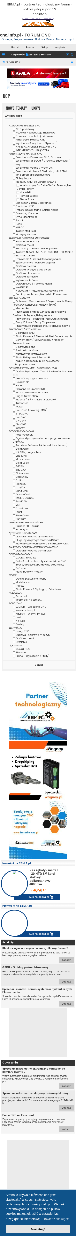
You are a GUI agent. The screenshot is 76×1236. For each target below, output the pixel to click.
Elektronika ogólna (27, 350)
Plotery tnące (23, 178)
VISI (18, 505)
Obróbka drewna (26, 266)
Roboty (20, 585)
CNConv (21, 420)
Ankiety (20, 624)
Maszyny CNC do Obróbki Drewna (36, 181)
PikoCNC (21, 424)
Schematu (22, 596)
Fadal (19, 220)
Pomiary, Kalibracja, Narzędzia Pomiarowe (41, 294)
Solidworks (22, 448)
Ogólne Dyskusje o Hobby (31, 578)
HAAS (19, 224)
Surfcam (21, 519)
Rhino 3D (21, 484)
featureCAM (23, 494)
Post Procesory (24, 434)
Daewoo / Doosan (27, 213)
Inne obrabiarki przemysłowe (33, 174)
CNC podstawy (25, 129)
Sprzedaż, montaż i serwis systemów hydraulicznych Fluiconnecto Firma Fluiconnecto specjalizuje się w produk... (37, 996)
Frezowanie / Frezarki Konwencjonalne (38, 259)
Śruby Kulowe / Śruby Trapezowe (35, 322)
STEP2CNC (22, 413)
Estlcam (21, 427)
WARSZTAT (22, 287)
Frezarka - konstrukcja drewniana (36, 136)
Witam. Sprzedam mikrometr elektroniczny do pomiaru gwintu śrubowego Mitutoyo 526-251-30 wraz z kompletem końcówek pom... (36, 1077)
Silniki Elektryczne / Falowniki (33, 357)
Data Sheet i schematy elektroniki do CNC (41, 561)
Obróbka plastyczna (28, 273)
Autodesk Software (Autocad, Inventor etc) (41, 445)
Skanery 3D (22, 529)
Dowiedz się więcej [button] (56, 1219)
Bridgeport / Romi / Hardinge (33, 203)
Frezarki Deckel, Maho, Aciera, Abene (37, 210)
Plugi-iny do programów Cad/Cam (37, 540)
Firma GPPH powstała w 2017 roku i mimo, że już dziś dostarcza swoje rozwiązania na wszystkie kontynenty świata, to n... (36, 974)
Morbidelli (25, 192)
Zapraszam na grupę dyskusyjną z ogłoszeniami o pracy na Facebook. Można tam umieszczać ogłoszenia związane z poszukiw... (36, 1122)
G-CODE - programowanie (32, 378)
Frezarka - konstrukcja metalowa (36, 132)
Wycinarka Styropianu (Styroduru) (37, 143)
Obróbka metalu (25, 638)
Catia (19, 480)
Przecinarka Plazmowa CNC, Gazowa (38, 157)
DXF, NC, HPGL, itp (26, 557)
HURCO (20, 227)
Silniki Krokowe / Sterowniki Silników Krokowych (44, 336)
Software (21, 568)
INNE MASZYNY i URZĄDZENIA (32, 150)
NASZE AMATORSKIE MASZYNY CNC (36, 146)
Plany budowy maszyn (29, 571)
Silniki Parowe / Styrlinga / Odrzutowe (38, 589)
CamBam (22, 508)
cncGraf (21, 417)
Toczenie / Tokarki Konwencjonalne (37, 248)
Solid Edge (22, 462)
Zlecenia (21, 652)
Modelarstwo (23, 582)
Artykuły (60, 47)
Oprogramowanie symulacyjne (34, 536)
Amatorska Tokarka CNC (31, 139)
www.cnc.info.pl (25, 610)
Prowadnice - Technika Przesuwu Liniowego (42, 318)
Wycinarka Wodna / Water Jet (34, 167)
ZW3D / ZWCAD (25, 498)
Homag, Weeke (29, 195)
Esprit (19, 512)
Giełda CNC (23, 649)
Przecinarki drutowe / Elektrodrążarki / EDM (41, 171)
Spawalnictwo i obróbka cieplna (35, 262)
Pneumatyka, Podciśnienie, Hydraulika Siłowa (43, 325)
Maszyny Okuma (26, 234)
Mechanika (22, 308)
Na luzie (20, 620)
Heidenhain (22, 382)
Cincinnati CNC (25, 206)
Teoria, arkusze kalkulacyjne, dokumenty (40, 564)
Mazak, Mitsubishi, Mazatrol (32, 392)
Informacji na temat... (29, 599)
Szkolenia (21, 642)
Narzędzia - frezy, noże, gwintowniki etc (39, 290)
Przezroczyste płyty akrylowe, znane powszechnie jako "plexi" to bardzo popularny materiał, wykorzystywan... (36, 954)
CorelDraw (22, 476)
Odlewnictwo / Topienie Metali (34, 283)
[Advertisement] (38, 1032)
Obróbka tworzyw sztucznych (33, 269)
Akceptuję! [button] (38, 1229)
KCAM (19, 406)
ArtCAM (20, 466)
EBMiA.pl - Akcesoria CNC (31, 606)
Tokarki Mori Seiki (26, 231)
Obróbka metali (25, 245)
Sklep (44, 47)
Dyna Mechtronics (26, 217)
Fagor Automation (27, 396)
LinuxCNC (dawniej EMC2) (32, 410)
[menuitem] (38, 54)
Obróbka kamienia (27, 276)
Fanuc (19, 385)
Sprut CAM (22, 491)
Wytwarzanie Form (27, 280)
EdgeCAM (21, 455)
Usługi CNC (23, 631)
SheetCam (22, 515)
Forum (30, 47)
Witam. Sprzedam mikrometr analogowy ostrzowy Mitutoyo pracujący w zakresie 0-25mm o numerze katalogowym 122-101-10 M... (37, 1100)
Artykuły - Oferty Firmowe (30, 613)
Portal (15, 47)
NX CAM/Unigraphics (28, 452)
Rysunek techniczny (28, 241)
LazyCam (21, 487)
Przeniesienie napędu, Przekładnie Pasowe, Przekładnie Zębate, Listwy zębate (39, 313)
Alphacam (22, 473)
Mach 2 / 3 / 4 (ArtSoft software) (36, 399)
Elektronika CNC (25, 332)
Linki (18, 617)
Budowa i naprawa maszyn (33, 635)
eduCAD (21, 469)
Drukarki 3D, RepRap (27, 526)
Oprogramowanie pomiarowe (33, 550)
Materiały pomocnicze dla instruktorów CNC (42, 543)
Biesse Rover (27, 199)
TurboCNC (22, 403)
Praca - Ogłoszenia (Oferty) (33, 656)
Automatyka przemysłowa (31, 354)
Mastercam (23, 459)
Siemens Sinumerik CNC (30, 389)
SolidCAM (21, 501)
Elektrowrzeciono (25, 347)
